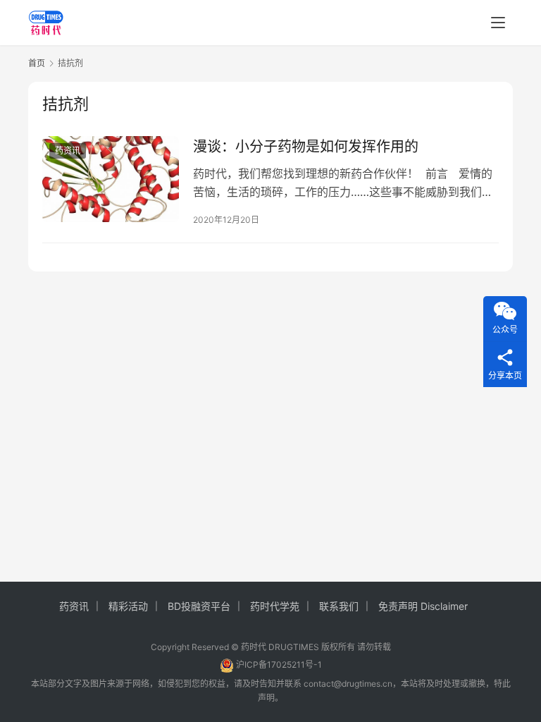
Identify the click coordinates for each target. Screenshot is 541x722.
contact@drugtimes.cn (348, 683)
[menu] (498, 22)
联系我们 (339, 606)
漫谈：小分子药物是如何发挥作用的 (305, 146)
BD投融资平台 (199, 606)
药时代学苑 (274, 606)
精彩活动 (128, 606)
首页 (36, 63)
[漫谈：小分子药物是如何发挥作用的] (110, 178)
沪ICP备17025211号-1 (279, 664)
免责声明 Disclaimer (423, 606)
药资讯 (67, 150)
